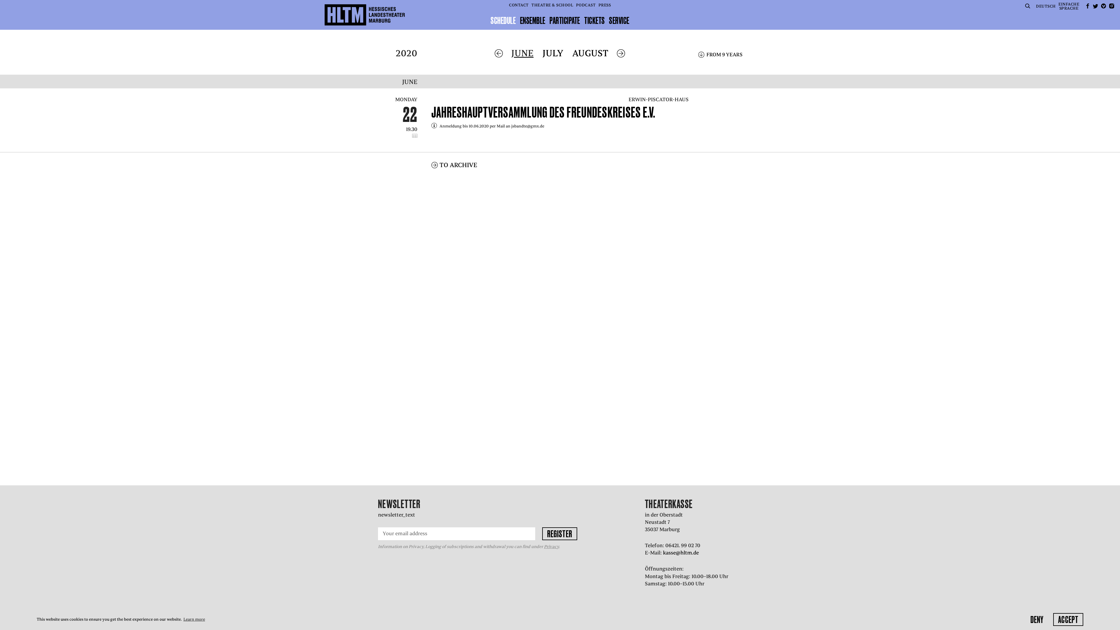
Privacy (551, 546)
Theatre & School (552, 5)
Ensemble (532, 20)
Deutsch (1046, 6)
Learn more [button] (194, 619)
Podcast (586, 5)
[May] (498, 53)
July (552, 53)
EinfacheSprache (1068, 6)
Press (604, 5)
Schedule (503, 20)
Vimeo (1103, 6)
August (590, 53)
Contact (519, 5)
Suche (1027, 6)
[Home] (365, 15)
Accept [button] (1068, 619)
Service (619, 20)
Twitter (1095, 6)
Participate (565, 20)
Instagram (1111, 6)
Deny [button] (1037, 619)
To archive (458, 165)
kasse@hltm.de (681, 553)
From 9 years (724, 54)
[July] (621, 53)
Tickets (594, 20)
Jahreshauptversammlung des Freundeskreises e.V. (543, 112)
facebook (1087, 6)
